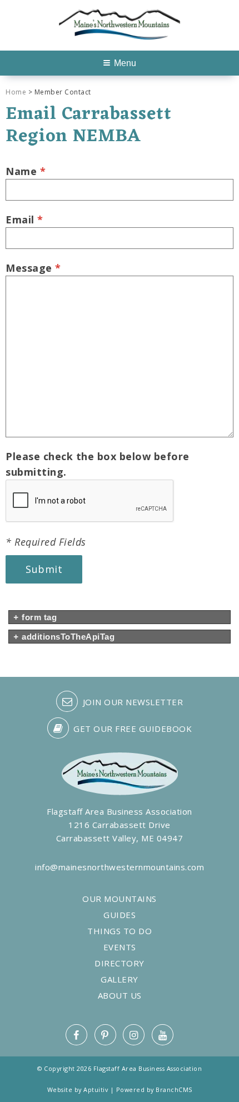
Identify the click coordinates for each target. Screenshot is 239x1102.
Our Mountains (119, 899)
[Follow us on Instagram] (134, 1034)
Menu (125, 63)
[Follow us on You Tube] (162, 1034)
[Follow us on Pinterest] (105, 1034)
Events (119, 947)
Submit (44, 569)
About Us (120, 995)
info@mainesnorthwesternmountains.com (119, 866)
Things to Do (119, 931)
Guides (119, 915)
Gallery (119, 979)
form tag (35, 617)
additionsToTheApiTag (63, 636)
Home (16, 92)
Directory (119, 963)
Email (24, 219)
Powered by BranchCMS (154, 1089)
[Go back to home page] (119, 22)
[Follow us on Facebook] (76, 1034)
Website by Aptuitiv (77, 1089)
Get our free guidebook (131, 728)
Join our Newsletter (131, 701)
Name (26, 171)
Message (33, 268)
